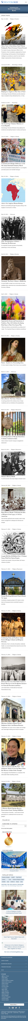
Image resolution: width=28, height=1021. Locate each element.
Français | (5, 985)
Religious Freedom (14, 19)
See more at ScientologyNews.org (13, 952)
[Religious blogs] (8, 840)
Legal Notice (22, 1012)
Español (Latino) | (6, 982)
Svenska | (5, 999)
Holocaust (12, 214)
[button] (25, 826)
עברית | (4, 987)
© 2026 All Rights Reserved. (13, 1011)
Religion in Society (14, 136)
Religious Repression (16, 409)
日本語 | (5, 990)
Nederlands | (5, 993)
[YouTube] (13, 1008)
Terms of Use (9, 1012)
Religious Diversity (14, 254)
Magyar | (5, 992)
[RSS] (9, 1008)
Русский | (5, 998)
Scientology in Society (17, 64)
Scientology (14, 102)
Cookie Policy (15, 1012)
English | (5, 979)
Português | (6, 996)
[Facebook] (19, 1008)
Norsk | (5, 995)
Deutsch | (5, 983)
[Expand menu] (14, 957)
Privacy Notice (3, 1012)
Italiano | (4, 989)
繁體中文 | (5, 976)
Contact (2, 1013)
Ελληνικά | (5, 986)
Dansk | (4, 977)
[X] (16, 1008)
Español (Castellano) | (7, 980)
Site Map (6, 1013)
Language (3, 974)
